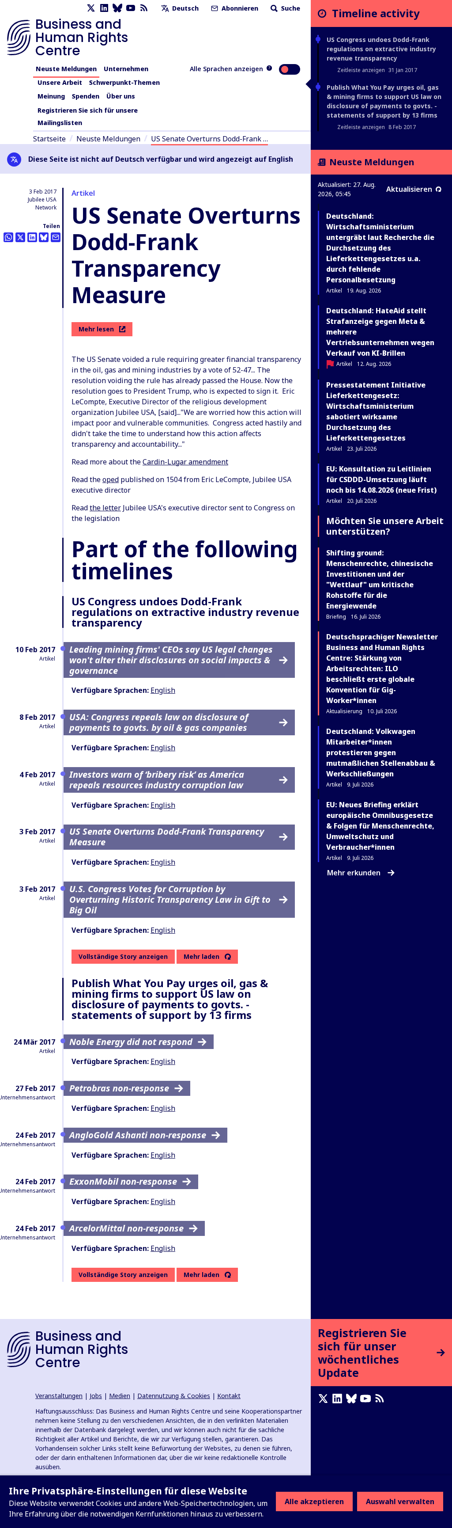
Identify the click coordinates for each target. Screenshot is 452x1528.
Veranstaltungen (59, 1395)
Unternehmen (126, 69)
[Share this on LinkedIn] (32, 237)
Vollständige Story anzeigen (123, 956)
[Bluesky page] (117, 8)
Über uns (120, 96)
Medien (119, 1395)
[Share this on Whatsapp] (8, 237)
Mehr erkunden (353, 873)
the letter (105, 508)
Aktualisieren (409, 189)
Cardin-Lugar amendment (185, 462)
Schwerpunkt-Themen (124, 82)
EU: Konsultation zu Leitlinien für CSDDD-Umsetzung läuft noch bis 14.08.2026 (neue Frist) (381, 479)
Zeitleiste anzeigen (361, 70)
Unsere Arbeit (60, 82)
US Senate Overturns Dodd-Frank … (209, 139)
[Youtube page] (130, 8)
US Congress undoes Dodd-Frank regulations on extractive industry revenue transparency (381, 48)
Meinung (51, 96)
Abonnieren (239, 8)
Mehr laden (201, 957)
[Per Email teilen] (55, 237)
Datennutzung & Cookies (173, 1395)
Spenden (85, 96)
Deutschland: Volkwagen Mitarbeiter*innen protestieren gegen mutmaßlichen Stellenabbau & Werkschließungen (380, 752)
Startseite (49, 139)
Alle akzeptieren (314, 1501)
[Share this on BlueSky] (44, 237)
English (163, 690)
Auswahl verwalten (400, 1501)
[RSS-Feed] (144, 8)
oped (110, 479)
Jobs (96, 1395)
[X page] (91, 8)
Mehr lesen (96, 329)
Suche (289, 8)
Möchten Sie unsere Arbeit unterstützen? (385, 526)
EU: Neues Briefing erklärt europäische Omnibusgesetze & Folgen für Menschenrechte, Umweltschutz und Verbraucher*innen (380, 826)
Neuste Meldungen (66, 69)
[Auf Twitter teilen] (20, 237)
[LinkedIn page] (104, 8)
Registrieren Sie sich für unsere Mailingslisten (88, 116)
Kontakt (229, 1395)
